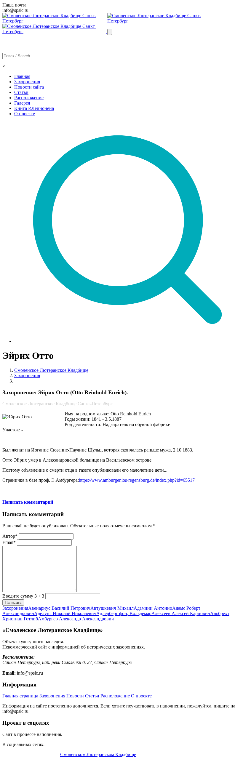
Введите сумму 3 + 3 (23, 595)
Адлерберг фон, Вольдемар (123, 613)
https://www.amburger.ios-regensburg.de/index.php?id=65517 (137, 480)
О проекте (24, 113)
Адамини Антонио (153, 608)
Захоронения (27, 81)
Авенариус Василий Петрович (59, 608)
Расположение (29, 97)
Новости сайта (29, 86)
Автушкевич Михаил (112, 608)
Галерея (22, 102)
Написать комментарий (27, 502)
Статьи (21, 92)
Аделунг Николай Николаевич (65, 613)
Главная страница (20, 695)
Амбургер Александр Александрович (76, 618)
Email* (9, 542)
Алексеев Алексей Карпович (180, 613)
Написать (13, 602)
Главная (22, 76)
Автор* (9, 536)
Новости (75, 695)
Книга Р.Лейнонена (34, 108)
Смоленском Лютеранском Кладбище (98, 754)
